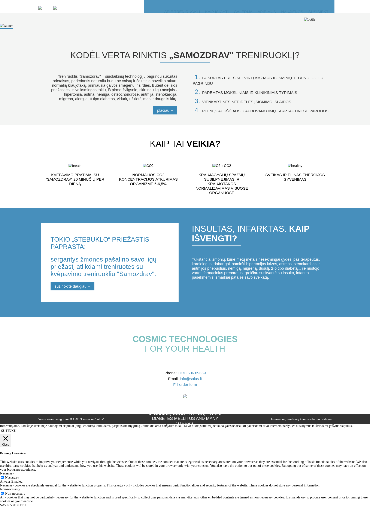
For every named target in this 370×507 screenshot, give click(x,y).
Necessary (12, 477)
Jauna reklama (322, 419)
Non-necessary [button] (10, 489)
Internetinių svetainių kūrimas (291, 419)
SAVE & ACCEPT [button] (13, 505)
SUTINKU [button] (8, 431)
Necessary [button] (7, 473)
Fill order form (185, 384)
